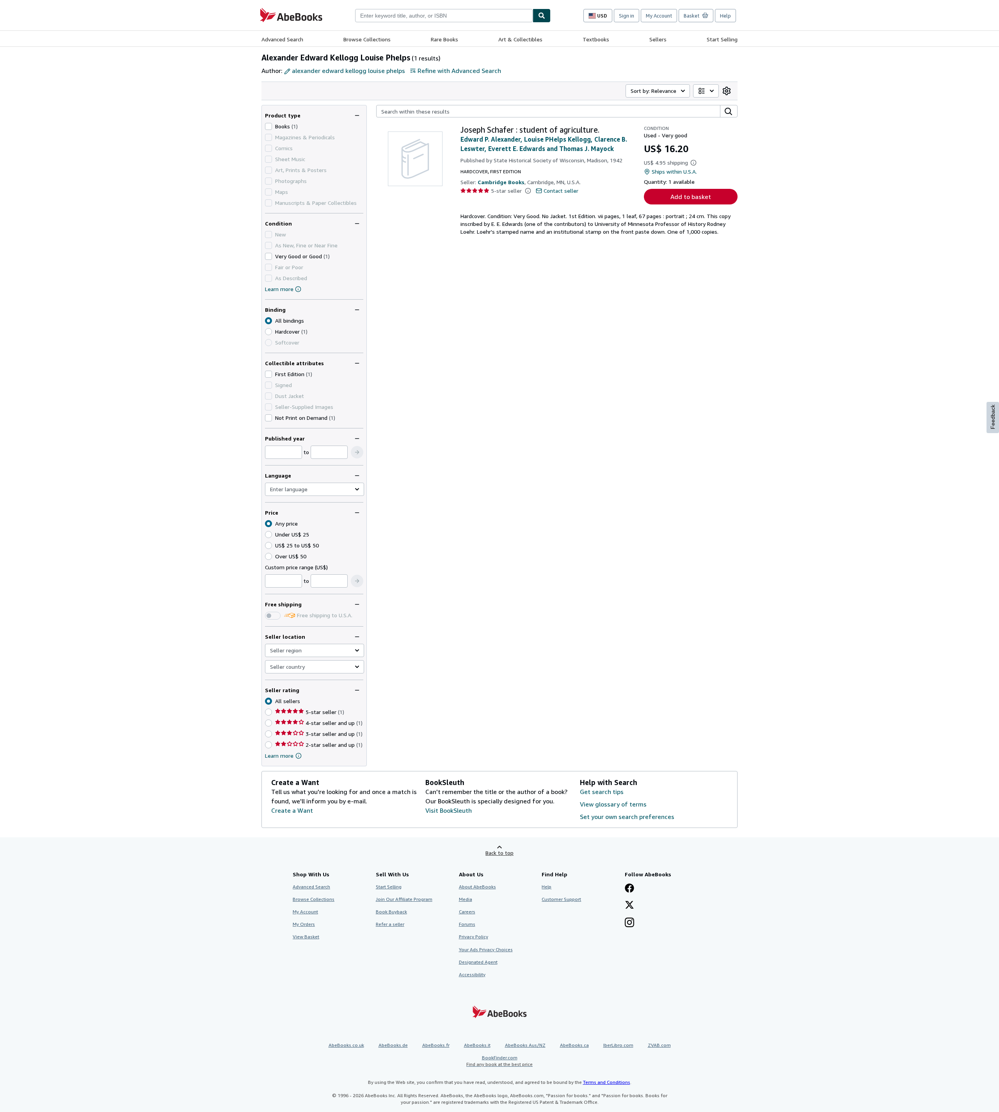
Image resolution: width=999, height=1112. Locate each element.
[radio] (268, 331)
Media (465, 899)
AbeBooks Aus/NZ (525, 1045)
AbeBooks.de (393, 1045)
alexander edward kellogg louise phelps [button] (348, 71)
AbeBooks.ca (574, 1045)
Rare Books (444, 39)
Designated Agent (478, 962)
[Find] (541, 15)
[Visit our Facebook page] (629, 888)
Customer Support (561, 899)
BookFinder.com (499, 1061)
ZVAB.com (659, 1045)
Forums (467, 924)
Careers (467, 912)
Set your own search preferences (627, 817)
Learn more (279, 289)
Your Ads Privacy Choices (486, 949)
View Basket (306, 937)
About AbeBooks (477, 887)
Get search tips (602, 792)
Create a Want (292, 810)
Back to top (499, 852)
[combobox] (444, 15)
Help (725, 15)
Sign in (626, 15)
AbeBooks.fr (436, 1045)
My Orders (304, 924)
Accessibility (472, 974)
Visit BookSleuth (448, 810)
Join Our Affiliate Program (404, 899)
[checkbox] (268, 126)
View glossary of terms (613, 804)
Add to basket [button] (690, 197)
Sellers (658, 39)
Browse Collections (367, 39)
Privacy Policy (473, 937)
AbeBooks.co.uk (346, 1045)
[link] (726, 91)
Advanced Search (282, 39)
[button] (357, 452)
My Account (659, 15)
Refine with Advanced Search (459, 71)
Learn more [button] (279, 755)
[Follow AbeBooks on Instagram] (629, 923)
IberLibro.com (618, 1045)
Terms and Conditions (606, 1082)
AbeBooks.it (477, 1045)
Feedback (993, 417)
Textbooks (596, 39)
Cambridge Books (501, 182)
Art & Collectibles (520, 39)
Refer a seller (390, 924)
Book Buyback (391, 912)
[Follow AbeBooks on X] (629, 905)
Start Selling (722, 39)
